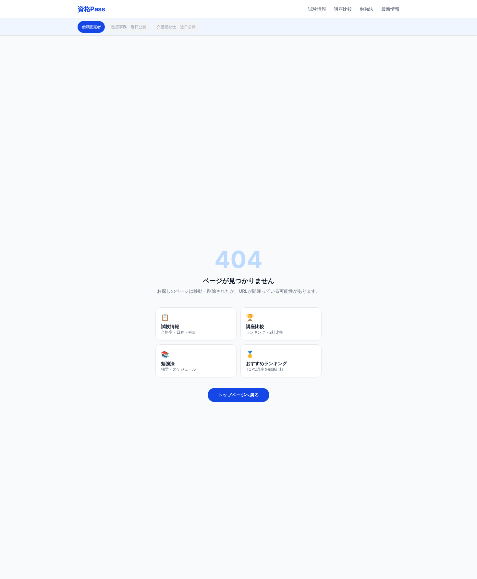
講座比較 (343, 9)
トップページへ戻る (238, 395)
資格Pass (91, 9)
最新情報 (390, 9)
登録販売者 (91, 26)
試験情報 (317, 9)
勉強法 (366, 9)
